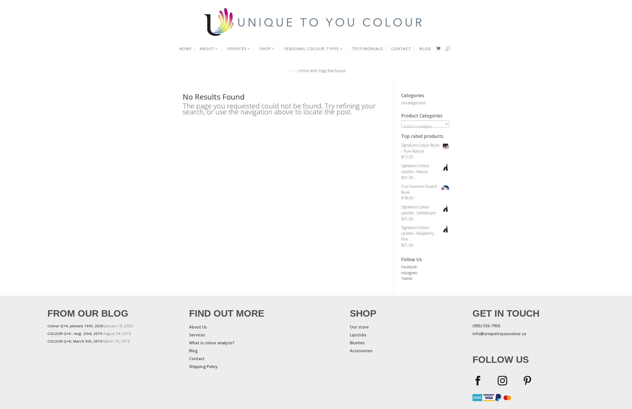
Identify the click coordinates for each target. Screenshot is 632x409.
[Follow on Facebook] (477, 380)
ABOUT (207, 48)
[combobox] (425, 124)
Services (197, 335)
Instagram (409, 272)
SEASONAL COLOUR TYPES (311, 48)
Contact (197, 358)
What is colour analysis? (212, 343)
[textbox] (425, 126)
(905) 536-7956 (486, 325)
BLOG (425, 48)
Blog (193, 350)
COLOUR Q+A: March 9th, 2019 (74, 341)
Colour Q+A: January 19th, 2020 (75, 325)
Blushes (357, 343)
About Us (198, 327)
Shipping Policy (203, 366)
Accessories (361, 350)
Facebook (409, 267)
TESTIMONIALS (367, 48)
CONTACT (401, 48)
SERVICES (237, 48)
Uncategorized (413, 102)
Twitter (407, 278)
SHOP (265, 48)
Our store (359, 327)
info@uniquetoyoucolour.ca (499, 333)
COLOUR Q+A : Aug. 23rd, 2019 (74, 333)
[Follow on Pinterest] (527, 380)
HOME (185, 48)
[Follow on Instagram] (502, 380)
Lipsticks (358, 335)
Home (292, 70)
